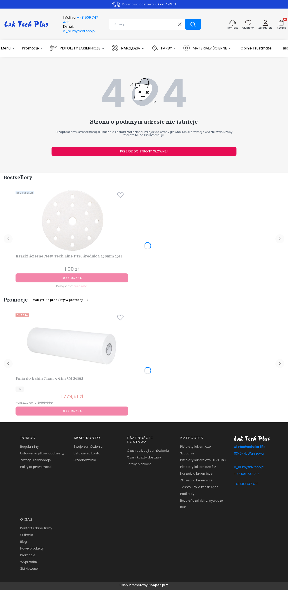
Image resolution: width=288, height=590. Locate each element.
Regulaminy (29, 446)
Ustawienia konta (87, 453)
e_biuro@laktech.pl (249, 467)
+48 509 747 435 (246, 484)
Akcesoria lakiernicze (196, 480)
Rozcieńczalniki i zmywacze (201, 500)
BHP (183, 507)
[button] (193, 24)
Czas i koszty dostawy (144, 457)
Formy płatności (139, 464)
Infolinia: (80, 19)
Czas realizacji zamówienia (148, 450)
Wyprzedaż (28, 562)
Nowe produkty (32, 548)
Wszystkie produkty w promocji (58, 300)
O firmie (26, 535)
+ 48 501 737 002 (246, 474)
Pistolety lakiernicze (195, 446)
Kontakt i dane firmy (36, 528)
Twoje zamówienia (88, 446)
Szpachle (187, 453)
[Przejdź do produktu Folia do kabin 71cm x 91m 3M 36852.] (72, 343)
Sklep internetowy (142, 585)
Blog (23, 541)
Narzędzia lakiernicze (196, 473)
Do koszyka (72, 278)
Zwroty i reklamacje (35, 460)
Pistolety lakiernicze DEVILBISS (203, 460)
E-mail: (79, 28)
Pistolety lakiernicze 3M (198, 467)
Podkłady (187, 494)
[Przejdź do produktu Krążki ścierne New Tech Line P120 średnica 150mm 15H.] (72, 220)
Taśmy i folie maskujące (199, 487)
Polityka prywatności (36, 467)
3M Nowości (29, 568)
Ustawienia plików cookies (40, 453)
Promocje (27, 555)
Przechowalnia (85, 460)
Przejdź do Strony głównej (144, 151)
